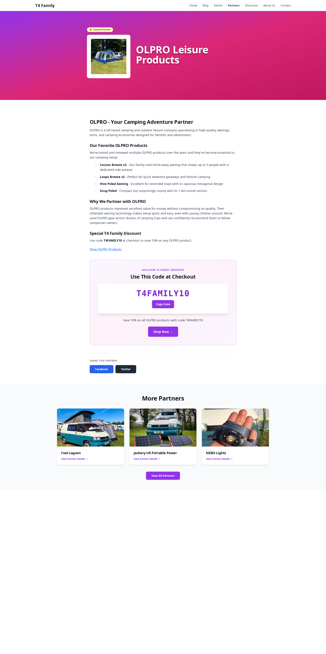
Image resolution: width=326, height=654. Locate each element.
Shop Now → (163, 332)
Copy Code (163, 304)
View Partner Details (73, 458)
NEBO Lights (216, 453)
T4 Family (45, 5)
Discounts (251, 5)
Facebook (101, 369)
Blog (206, 5)
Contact (286, 5)
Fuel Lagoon (71, 453)
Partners (234, 5)
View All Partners (163, 476)
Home (193, 5)
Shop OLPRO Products (106, 249)
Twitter (126, 369)
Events (218, 5)
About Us (269, 5)
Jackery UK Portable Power (155, 453)
